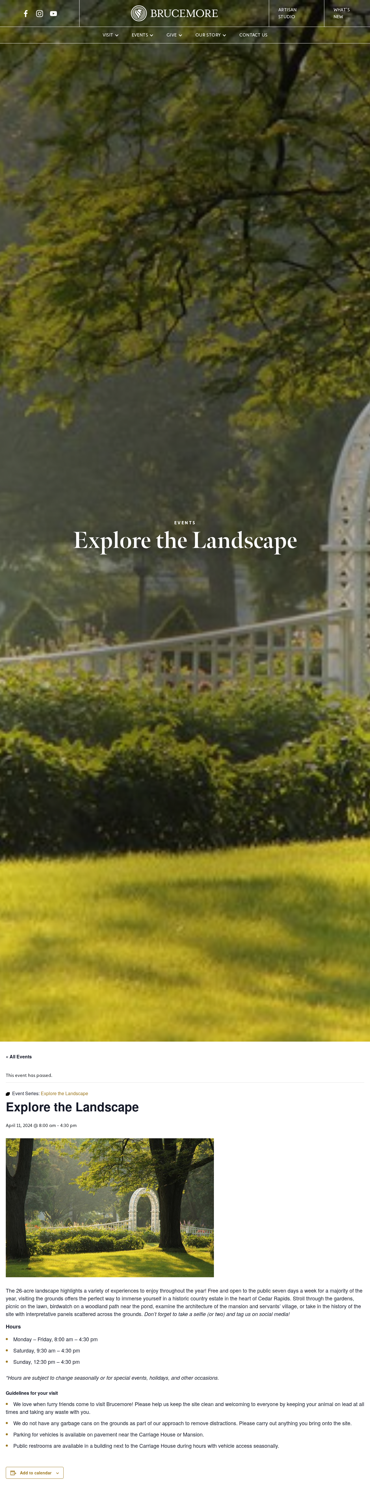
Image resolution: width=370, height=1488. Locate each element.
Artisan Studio (287, 13)
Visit (108, 35)
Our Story (208, 35)
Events (140, 35)
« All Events (19, 1056)
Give (171, 35)
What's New (342, 13)
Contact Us (253, 35)
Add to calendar (35, 1473)
